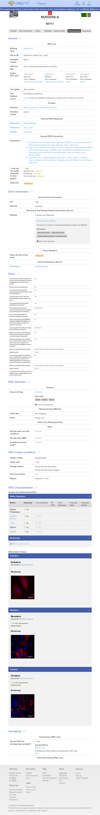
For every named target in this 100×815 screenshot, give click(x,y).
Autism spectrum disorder (46, 220)
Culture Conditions (60, 31)
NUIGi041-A (49, 74)
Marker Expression (17, 496)
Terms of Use (31, 789)
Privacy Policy (89, 9)
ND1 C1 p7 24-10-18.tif (20, 544)
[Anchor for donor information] (31, 191)
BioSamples (15, 123)
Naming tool (63, 778)
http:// (37, 753)
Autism (68, 81)
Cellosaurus (15, 127)
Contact (62, 783)
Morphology (15, 538)
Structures (63, 775)
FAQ (44, 773)
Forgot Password (82, 778)
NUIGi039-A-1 (28, 183)
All (12, 778)
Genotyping (86, 31)
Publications (13, 799)
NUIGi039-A (28, 48)
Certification (46, 775)
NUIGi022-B (70, 74)
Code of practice (32, 775)
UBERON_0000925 (26, 564)
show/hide (13, 98)
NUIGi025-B (84, 74)
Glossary (45, 780)
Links (28, 778)
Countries (12, 794)
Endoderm (14, 556)
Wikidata (13, 132)
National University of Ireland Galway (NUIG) (40, 107)
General (14, 31)
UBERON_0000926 (26, 619)
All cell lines (13, 775)
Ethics (38, 31)
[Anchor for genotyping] (24, 731)
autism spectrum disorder (33, 81)
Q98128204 (28, 132)
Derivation (48, 31)
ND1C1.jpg (41, 747)
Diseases (12, 797)
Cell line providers (15, 789)
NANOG (13, 531)
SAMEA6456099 (41, 266)
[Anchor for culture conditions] (38, 452)
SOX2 (12, 523)
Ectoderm (14, 669)
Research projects (15, 792)
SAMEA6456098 (30, 123)
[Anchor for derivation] (29, 381)
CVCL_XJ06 (28, 127)
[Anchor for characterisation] (36, 487)
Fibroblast (38, 392)
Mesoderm (14, 610)
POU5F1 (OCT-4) (13, 517)
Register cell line (15, 773)
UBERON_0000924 (26, 678)
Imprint (28, 792)
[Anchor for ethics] (18, 273)
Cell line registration (49, 778)
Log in (78, 773)
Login (89, 4)
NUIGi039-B (28, 74)
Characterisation (74, 31)
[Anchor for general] (20, 38)
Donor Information (25, 31)
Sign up (79, 775)
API (60, 780)
